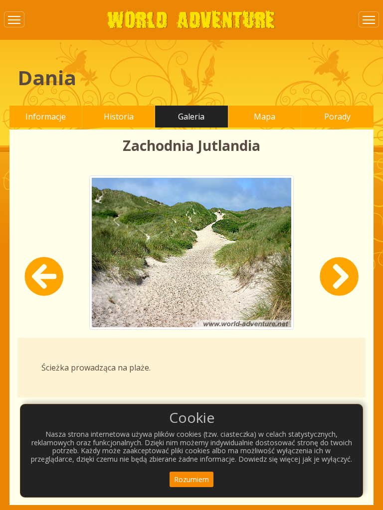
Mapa (264, 116)
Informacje (45, 116)
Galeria (191, 116)
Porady (337, 116)
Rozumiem (191, 479)
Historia (119, 116)
